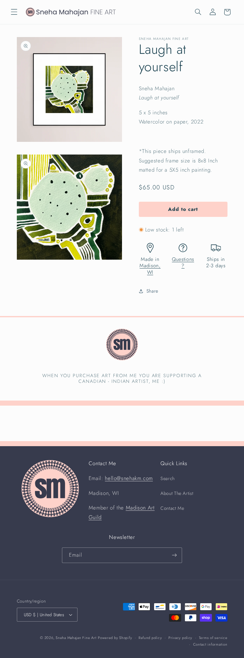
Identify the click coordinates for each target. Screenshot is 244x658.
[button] (14, 12)
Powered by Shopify (115, 637)
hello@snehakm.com (129, 478)
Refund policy (150, 637)
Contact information (210, 644)
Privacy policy (180, 637)
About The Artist (176, 493)
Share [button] (152, 291)
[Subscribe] (174, 555)
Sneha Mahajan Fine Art (76, 637)
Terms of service (213, 637)
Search (167, 478)
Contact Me (172, 508)
